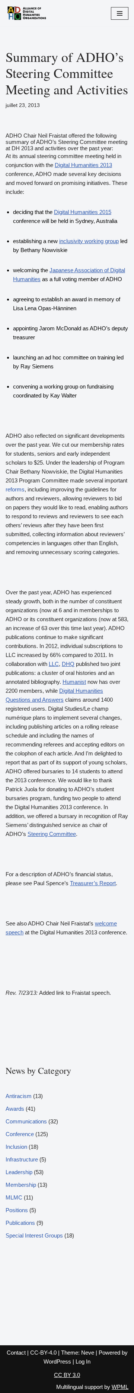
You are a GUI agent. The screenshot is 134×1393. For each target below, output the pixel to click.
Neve (87, 1352)
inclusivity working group (89, 241)
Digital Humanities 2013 (83, 165)
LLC (54, 664)
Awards (15, 1109)
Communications (26, 1121)
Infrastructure (22, 1159)
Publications (20, 1223)
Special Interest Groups (34, 1235)
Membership (21, 1185)
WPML (120, 1387)
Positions (17, 1210)
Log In (83, 1361)
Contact (16, 1352)
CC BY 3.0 (67, 1375)
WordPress (57, 1361)
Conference (20, 1134)
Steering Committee (52, 834)
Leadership (19, 1172)
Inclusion (16, 1147)
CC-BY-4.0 (43, 1352)
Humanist (74, 682)
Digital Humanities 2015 (82, 212)
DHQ (68, 664)
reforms (15, 489)
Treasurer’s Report (93, 883)
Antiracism (19, 1096)
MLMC (14, 1197)
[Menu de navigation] (119, 13)
